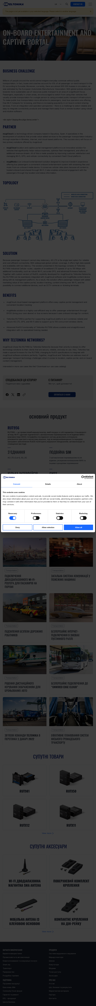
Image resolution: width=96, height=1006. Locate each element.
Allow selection (48, 527)
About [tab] (79, 484)
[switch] (36, 518)
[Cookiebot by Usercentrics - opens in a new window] (83, 477)
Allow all (78, 527)
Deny (17, 527)
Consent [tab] (16, 484)
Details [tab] (48, 484)
